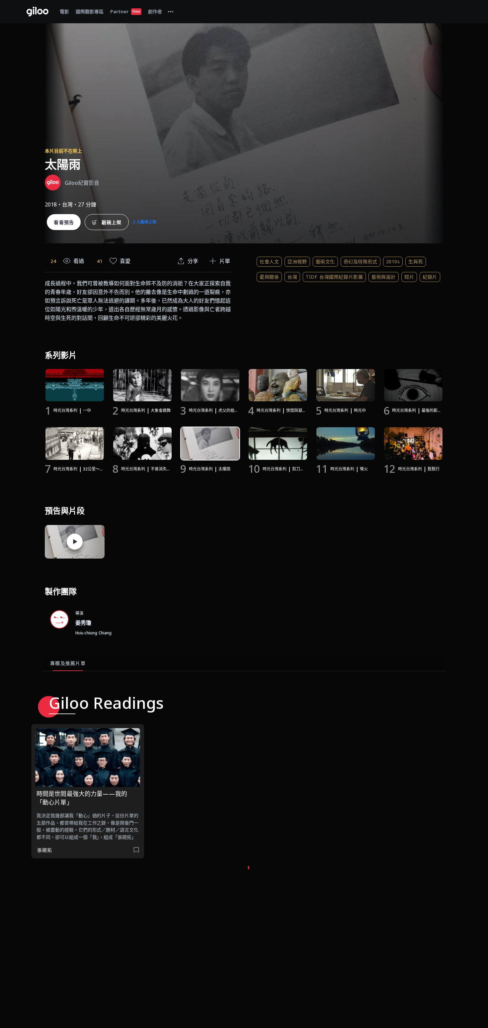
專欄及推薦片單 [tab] (68, 663)
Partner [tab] (125, 11)
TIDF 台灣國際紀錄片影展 (334, 277)
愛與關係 (269, 277)
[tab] (170, 11)
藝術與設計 (383, 277)
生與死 (415, 261)
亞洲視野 (297, 261)
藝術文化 (325, 261)
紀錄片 (430, 277)
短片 (409, 277)
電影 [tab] (64, 11)
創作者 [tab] (155, 11)
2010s (393, 261)
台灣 (292, 277)
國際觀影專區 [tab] (90, 11)
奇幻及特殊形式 (360, 261)
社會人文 (269, 261)
